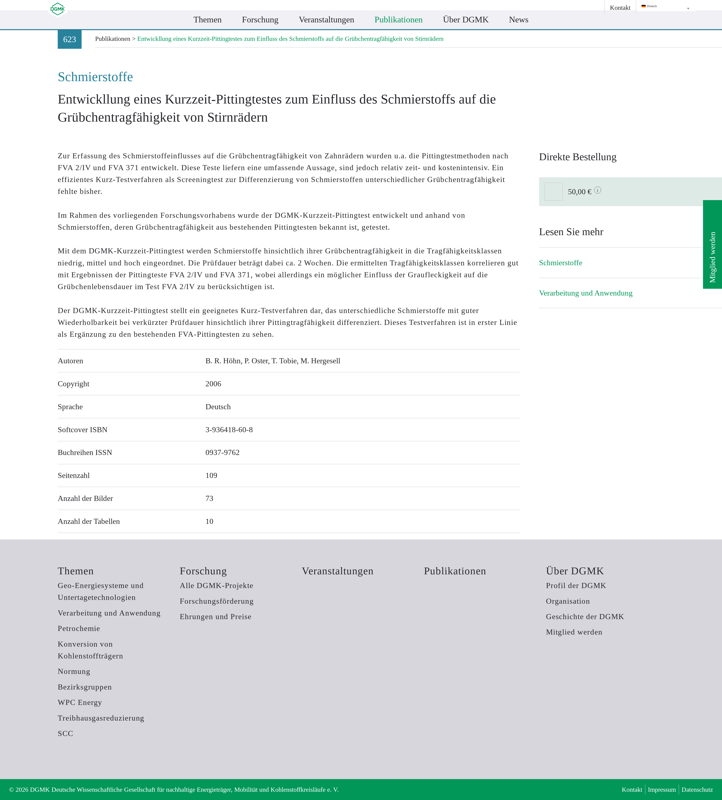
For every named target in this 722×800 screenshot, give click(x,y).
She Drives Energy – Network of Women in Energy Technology (323, 37)
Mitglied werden (712, 257)
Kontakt (632, 789)
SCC (65, 733)
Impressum (662, 789)
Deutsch (651, 6)
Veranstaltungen (338, 571)
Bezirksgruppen (85, 687)
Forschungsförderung (217, 601)
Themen (76, 571)
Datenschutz (697, 789)
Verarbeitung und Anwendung (109, 613)
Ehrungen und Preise (215, 616)
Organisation (568, 601)
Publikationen (455, 571)
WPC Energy (80, 702)
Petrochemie (79, 628)
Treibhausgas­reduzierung (101, 718)
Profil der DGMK (576, 585)
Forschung (203, 571)
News (519, 19)
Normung (74, 671)
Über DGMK (575, 571)
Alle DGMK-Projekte (216, 585)
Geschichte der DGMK (585, 616)
